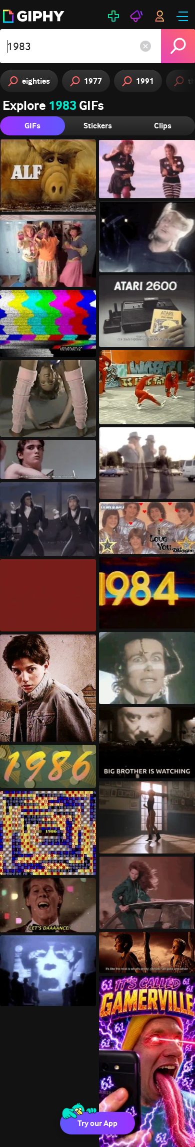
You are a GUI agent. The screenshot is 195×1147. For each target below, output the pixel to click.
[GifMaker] (113, 16)
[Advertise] (136, 16)
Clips (163, 125)
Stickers (98, 125)
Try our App (98, 1123)
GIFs (32, 125)
